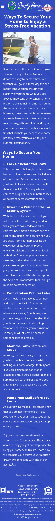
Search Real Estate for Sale (27, 475)
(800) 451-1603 (27, 495)
